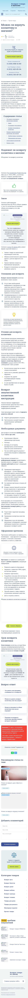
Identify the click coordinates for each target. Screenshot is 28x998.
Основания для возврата (14, 125)
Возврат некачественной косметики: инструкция (13, 132)
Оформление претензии (14, 138)
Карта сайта (5, 10)
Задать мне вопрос (13, 223)
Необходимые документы (15, 136)
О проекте (13, 10)
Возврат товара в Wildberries (17, 929)
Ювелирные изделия (10, 908)
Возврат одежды (9, 894)
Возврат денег (8, 887)
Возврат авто (8, 880)
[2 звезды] (12, 749)
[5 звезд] (17, 749)
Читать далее (5, 788)
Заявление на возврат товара (18, 960)
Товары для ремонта (10, 904)
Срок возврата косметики (13, 140)
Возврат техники (9, 897)
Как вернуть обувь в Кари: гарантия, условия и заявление (18, 936)
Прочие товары (5, 768)
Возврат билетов (9, 883)
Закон (9, 123)
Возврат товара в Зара (16, 952)
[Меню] (2, 14)
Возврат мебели (9, 890)
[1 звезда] (11, 749)
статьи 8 (10, 363)
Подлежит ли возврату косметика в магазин (13, 120)
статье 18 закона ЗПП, (14, 247)
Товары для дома (9, 901)
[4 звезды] (15, 749)
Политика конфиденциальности (8, 994)
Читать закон (14, 866)
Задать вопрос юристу (14, 56)
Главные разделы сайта (11, 981)
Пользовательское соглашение (8, 992)
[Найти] (26, 14)
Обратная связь (21, 10)
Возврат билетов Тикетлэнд (17, 944)
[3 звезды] (14, 749)
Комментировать (9, 844)
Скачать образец (15, 626)
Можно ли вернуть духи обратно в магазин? (11, 784)
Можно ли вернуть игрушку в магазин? (12, 811)
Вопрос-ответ (10, 143)
